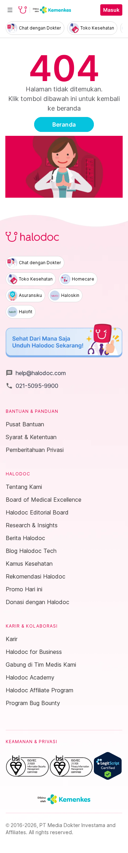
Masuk (111, 10)
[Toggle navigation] (10, 10)
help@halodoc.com (36, 373)
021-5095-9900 (32, 385)
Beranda (64, 124)
